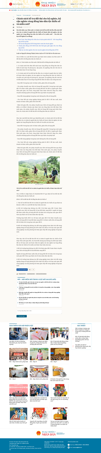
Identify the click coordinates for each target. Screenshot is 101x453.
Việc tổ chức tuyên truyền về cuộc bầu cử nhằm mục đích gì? (18, 422)
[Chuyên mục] (10, 4)
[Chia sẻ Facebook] (13, 24)
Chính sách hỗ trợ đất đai (41, 273)
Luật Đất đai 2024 (30, 273)
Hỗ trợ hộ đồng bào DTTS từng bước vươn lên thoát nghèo (36, 43)
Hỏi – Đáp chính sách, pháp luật (18, 361)
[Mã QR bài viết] (13, 33)
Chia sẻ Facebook (23, 269)
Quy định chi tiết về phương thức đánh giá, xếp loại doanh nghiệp (17, 343)
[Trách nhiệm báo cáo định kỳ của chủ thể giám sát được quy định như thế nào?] (39, 390)
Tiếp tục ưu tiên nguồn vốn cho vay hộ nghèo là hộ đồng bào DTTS (38, 50)
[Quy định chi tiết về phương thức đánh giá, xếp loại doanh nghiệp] (18, 334)
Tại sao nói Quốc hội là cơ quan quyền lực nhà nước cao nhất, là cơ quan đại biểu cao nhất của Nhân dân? (59, 424)
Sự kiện (14, 10)
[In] (29, 269)
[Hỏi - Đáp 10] (39, 354)
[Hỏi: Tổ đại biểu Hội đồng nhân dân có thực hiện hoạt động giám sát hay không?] (59, 334)
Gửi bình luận (22, 316)
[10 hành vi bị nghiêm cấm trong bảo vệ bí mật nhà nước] (59, 371)
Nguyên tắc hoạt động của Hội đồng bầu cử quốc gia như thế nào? (38, 423)
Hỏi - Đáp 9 (53, 361)
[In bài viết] (13, 30)
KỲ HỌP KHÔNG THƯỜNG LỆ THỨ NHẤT (86, 10)
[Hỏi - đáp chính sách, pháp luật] (39, 371)
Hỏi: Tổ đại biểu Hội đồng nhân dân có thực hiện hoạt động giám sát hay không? (59, 343)
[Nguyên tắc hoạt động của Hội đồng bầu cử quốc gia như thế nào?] (39, 414)
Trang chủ (18, 15)
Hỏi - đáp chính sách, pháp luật (39, 379)
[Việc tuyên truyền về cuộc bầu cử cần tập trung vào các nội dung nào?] (59, 390)
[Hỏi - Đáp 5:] (18, 371)
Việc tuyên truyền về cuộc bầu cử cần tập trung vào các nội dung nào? (59, 399)
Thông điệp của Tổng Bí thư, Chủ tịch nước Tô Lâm (31, 10)
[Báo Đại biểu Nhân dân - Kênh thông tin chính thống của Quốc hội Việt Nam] (50, 4)
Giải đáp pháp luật (36, 15)
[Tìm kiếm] (86, 4)
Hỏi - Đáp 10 (33, 361)
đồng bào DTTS (22, 273)
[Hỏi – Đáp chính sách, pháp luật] (18, 354)
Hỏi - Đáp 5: (12, 379)
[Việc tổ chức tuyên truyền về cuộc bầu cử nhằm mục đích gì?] (18, 414)
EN (90, 4)
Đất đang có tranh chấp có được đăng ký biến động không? (34, 302)
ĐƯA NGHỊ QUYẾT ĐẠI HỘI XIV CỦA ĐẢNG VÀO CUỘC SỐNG (61, 10)
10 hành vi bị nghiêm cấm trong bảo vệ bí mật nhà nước (59, 379)
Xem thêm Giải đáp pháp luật (21, 325)
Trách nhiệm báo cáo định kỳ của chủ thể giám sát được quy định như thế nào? (38, 399)
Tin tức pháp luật (26, 15)
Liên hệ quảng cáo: (73, 441)
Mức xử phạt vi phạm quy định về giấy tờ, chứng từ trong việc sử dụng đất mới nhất (38, 343)
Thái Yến (18, 27)
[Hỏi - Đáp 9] (59, 354)
